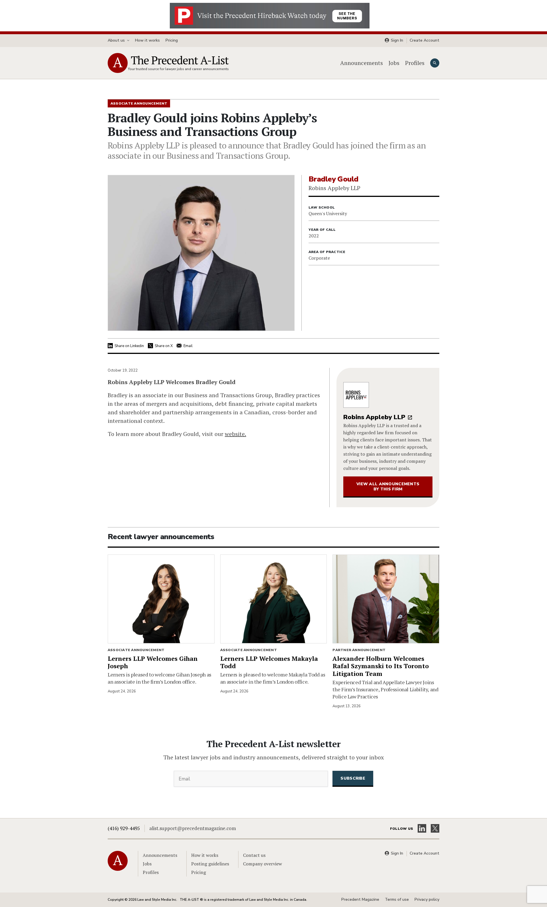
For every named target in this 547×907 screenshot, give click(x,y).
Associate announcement (136, 650)
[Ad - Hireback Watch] (270, 15)
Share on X (164, 345)
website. (235, 434)
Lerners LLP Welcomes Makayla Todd (269, 662)
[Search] (434, 63)
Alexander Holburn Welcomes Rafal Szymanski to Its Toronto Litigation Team (380, 666)
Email (188, 345)
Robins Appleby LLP (374, 417)
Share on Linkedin (129, 345)
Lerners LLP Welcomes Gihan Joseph (153, 662)
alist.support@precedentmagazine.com (192, 828)
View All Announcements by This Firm (387, 486)
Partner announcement (358, 650)
